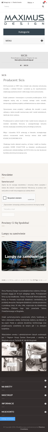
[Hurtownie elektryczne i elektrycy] (12, 364)
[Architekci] (12, 349)
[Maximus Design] (24, 20)
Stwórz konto (17, 2)
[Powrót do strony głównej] (21, 65)
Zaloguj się (6, 2)
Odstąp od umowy (7, 419)
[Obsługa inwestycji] (36, 356)
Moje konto (8, 412)
